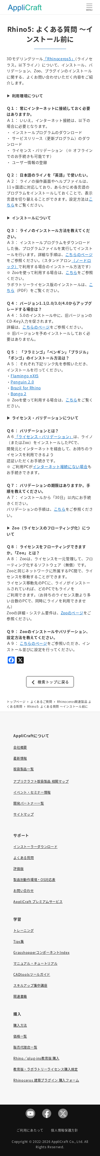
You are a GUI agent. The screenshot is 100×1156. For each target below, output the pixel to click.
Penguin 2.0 (22, 382)
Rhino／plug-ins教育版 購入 (36, 1058)
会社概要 (20, 747)
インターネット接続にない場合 (60, 466)
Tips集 (18, 941)
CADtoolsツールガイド (31, 974)
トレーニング (23, 930)
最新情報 (20, 758)
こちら (71, 272)
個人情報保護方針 (64, 1130)
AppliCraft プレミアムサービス (37, 901)
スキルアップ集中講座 (30, 985)
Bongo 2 (18, 393)
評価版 (18, 868)
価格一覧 (20, 1036)
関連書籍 (20, 996)
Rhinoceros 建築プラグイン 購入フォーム (46, 1080)
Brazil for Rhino (26, 387)
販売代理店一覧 (25, 1047)
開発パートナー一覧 (28, 803)
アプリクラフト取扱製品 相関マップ (41, 781)
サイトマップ (23, 814)
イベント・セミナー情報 (32, 792)
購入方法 (20, 1025)
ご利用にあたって (30, 1130)
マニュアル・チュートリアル (35, 963)
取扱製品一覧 (23, 769)
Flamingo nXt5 (25, 375)
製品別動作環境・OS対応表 (34, 879)
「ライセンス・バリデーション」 (44, 436)
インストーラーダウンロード (35, 846)
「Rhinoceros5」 (59, 58)
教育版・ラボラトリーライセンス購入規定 (45, 1069)
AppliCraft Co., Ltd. (67, 1141)
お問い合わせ (23, 890)
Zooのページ (72, 612)
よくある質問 (23, 857)
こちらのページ (79, 254)
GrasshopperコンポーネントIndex (41, 952)
